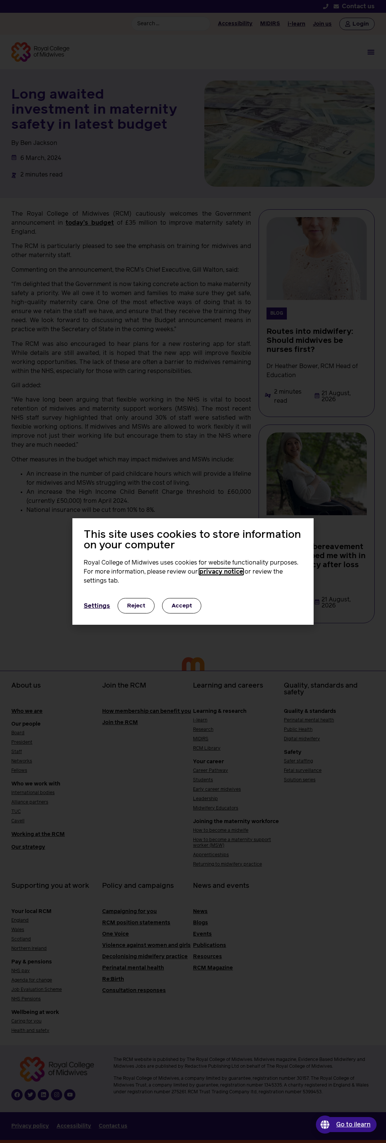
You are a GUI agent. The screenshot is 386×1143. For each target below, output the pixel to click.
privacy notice (221, 572)
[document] (193, 571)
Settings (97, 606)
